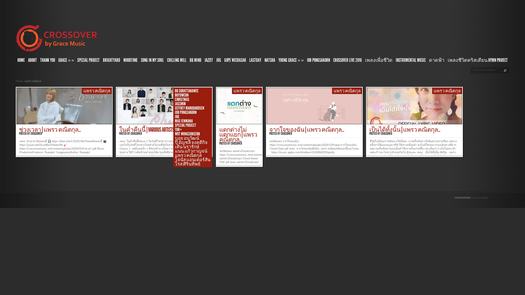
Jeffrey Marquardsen (189, 108)
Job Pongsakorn (318, 60)
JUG (218, 60)
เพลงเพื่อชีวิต (379, 60)
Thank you (47, 60)
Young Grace (291, 60)
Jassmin (180, 104)
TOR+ (178, 129)
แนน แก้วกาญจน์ (191, 151)
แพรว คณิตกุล (96, 91)
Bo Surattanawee (187, 91)
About (32, 60)
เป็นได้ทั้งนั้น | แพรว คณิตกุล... (404, 129)
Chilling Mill (176, 60)
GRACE (66, 60)
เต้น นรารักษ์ (187, 147)
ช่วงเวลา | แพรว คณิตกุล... (50, 129)
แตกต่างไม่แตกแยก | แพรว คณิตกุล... (238, 134)
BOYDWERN (182, 95)
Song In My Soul (152, 60)
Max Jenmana (184, 121)
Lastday (255, 60)
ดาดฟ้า (436, 60)
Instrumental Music (411, 60)
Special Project (88, 60)
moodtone (130, 60)
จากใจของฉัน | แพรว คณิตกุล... (306, 129)
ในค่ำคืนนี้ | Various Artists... (147, 129)
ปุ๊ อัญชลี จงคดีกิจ (191, 142)
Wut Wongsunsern (187, 134)
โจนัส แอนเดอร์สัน (192, 159)
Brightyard (111, 60)
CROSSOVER (462, 197)
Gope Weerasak (235, 60)
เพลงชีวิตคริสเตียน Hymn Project (478, 60)
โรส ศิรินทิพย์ (187, 164)
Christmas (182, 99)
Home (21, 60)
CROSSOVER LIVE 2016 (347, 60)
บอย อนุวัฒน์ (187, 138)
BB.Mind (195, 60)
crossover (36, 133)
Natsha (270, 60)
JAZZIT (209, 60)
